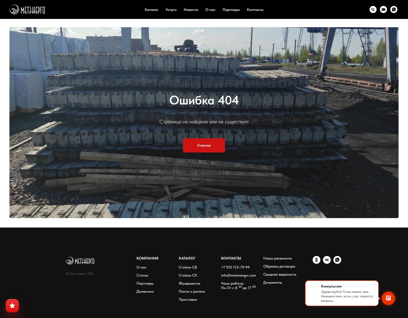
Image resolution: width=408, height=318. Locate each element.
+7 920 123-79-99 (235, 267)
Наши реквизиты (277, 258)
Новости (191, 9)
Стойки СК (188, 275)
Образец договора (279, 266)
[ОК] (316, 262)
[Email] (383, 9)
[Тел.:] (373, 9)
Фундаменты (189, 283)
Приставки (188, 299)
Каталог (151, 9)
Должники (145, 291)
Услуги (171, 9)
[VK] (327, 262)
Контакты (255, 9)
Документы (272, 282)
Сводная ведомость (279, 274)
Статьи (142, 275)
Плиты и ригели (192, 291)
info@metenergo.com (238, 275)
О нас (210, 9)
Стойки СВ (188, 267)
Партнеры (231, 9)
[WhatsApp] (393, 9)
